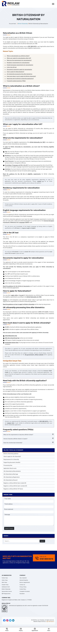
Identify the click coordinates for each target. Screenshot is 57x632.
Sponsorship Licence (7, 591)
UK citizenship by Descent (11, 480)
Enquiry (21, 630)
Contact (5, 300)
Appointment (35, 630)
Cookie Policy (23, 589)
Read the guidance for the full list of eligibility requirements (22, 174)
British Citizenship (6, 589)
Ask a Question (23, 577)
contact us (40, 181)
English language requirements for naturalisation (20, 65)
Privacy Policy (23, 586)
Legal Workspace (50, 621)
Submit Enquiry (9, 528)
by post (22, 295)
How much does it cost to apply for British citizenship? (21, 76)
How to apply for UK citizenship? (12, 456)
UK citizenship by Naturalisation (12, 471)
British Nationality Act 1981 (37, 142)
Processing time (8, 465)
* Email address (8, 504)
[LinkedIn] (13, 620)
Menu (48, 630)
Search (42, 541)
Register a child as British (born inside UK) (15, 483)
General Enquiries (24, 580)
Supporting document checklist (12, 462)
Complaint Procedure (25, 591)
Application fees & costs (10, 468)
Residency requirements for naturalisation (18, 62)
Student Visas (5, 584)
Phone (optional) (8, 509)
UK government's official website (34, 354)
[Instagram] (7, 620)
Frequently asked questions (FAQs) (16, 81)
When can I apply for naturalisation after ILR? (19, 58)
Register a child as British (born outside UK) (15, 486)
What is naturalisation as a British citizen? (18, 56)
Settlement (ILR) (6, 586)
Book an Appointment (25, 582)
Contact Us (22, 584)
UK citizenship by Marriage (11, 474)
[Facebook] (4, 620)
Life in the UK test (12, 67)
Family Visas (5, 577)
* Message (7, 514)
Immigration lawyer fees (11, 342)
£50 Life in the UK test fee (12, 338)
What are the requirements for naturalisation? (19, 60)
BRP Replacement (6, 593)
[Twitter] (10, 620)
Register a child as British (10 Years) (13, 489)
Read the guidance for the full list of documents (16, 286)
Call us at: (46, 558)
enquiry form (10, 423)
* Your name (7, 498)
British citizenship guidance (11, 453)
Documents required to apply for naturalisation (19, 69)
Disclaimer (22, 593)
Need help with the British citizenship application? (20, 78)
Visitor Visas (5, 580)
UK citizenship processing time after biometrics (19, 74)
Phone (6, 630)
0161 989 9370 (32, 46)
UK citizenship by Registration (12, 477)
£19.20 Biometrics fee (11, 335)
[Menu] (53, 4)
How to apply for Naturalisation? (15, 71)
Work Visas (4, 582)
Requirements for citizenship (11, 459)
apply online (14, 295)
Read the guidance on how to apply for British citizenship (18, 304)
